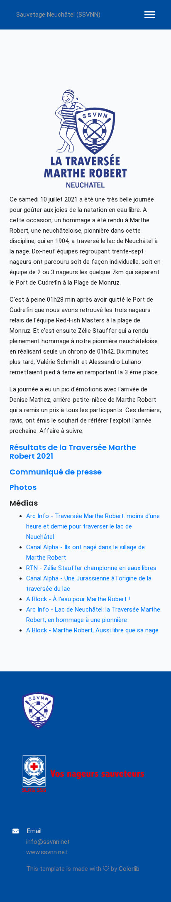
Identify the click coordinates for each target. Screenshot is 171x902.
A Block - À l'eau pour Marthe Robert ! (78, 599)
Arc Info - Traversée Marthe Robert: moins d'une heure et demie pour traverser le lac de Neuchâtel (93, 526)
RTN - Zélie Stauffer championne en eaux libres (91, 568)
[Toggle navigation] (149, 15)
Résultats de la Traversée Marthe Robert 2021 (73, 452)
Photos (23, 487)
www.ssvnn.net (46, 852)
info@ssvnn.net (48, 841)
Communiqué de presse (56, 472)
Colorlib (129, 869)
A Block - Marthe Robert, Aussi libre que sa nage (92, 630)
